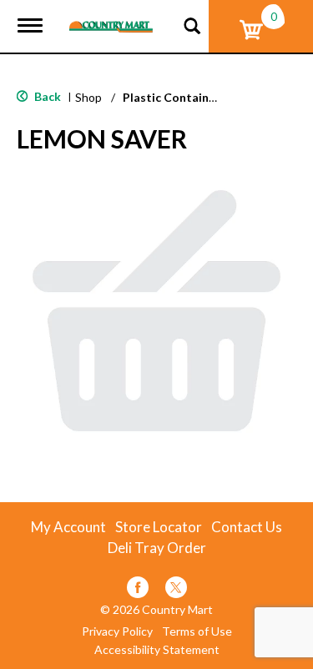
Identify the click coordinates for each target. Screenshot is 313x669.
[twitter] (176, 590)
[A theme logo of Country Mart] (111, 16)
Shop (88, 97)
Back (46, 96)
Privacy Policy (117, 631)
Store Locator (158, 527)
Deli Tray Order (157, 548)
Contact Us (246, 527)
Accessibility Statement (157, 649)
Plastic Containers (174, 97)
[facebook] (138, 590)
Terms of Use (197, 631)
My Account (68, 527)
